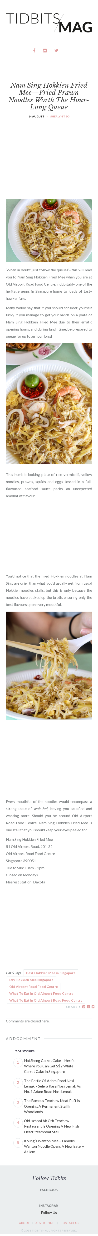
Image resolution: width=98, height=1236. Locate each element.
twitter (56, 50)
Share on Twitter (93, 1006)
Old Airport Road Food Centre (33, 987)
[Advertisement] (49, 154)
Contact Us (69, 1223)
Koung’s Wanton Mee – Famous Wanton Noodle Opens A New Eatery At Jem (54, 1146)
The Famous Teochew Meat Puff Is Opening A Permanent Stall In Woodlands (52, 1106)
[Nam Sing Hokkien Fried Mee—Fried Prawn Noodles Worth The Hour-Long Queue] (49, 259)
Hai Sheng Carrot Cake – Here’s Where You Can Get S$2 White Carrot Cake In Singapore (49, 1066)
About (24, 1223)
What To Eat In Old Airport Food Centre (41, 993)
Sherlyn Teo (59, 116)
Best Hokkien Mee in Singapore (50, 973)
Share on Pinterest (83, 1006)
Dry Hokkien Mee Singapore (31, 980)
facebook (34, 50)
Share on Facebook (88, 1006)
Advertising (45, 1223)
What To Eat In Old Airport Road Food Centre (45, 1000)
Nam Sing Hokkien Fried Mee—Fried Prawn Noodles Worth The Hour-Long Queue (49, 96)
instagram (45, 50)
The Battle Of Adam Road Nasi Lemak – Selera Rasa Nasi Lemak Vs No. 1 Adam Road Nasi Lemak (52, 1086)
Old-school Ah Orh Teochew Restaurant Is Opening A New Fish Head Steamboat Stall (51, 1126)
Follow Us (49, 1212)
